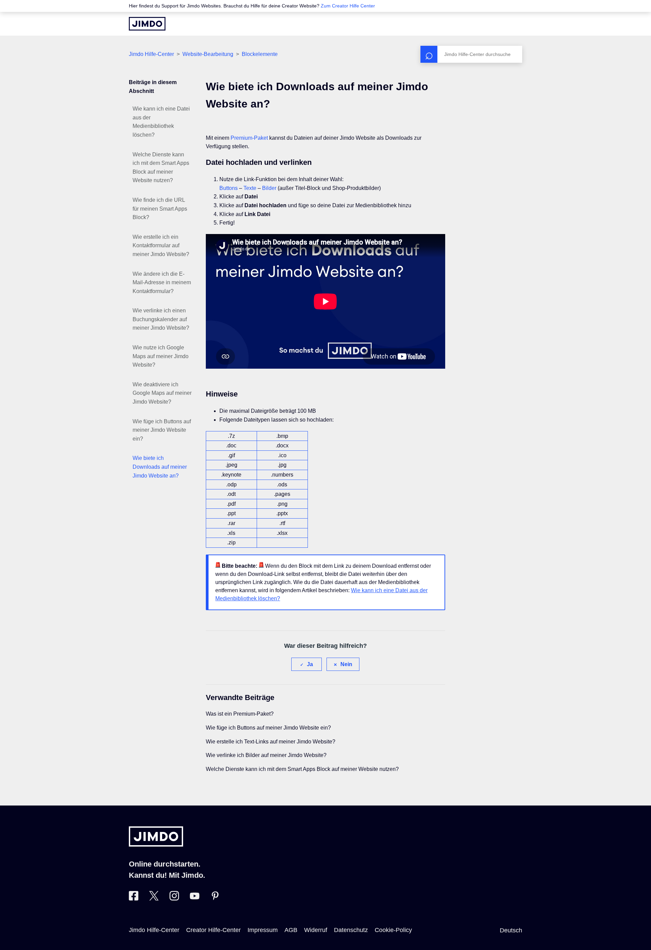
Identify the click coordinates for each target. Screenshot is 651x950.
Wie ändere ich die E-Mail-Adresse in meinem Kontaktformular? (162, 282)
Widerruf (315, 930)
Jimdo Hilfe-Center (151, 54)
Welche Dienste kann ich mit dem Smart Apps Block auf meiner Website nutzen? (161, 167)
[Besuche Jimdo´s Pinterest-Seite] (215, 898)
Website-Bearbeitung (207, 54)
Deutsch (511, 930)
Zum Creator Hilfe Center (348, 5)
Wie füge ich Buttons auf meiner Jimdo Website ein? (162, 430)
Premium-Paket (249, 138)
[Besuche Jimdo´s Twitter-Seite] (154, 898)
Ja (310, 664)
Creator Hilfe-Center (213, 930)
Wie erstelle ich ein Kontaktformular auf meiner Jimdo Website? (161, 245)
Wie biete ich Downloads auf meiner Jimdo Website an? (160, 466)
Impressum (263, 930)
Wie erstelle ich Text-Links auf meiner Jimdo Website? (270, 741)
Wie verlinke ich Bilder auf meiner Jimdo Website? (266, 755)
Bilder (269, 188)
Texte (249, 188)
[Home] (147, 24)
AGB (290, 930)
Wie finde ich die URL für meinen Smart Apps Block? (160, 208)
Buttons (228, 188)
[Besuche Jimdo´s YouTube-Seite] (194, 898)
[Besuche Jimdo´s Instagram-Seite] (174, 898)
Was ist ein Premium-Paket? (240, 714)
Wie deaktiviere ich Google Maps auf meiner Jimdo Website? (162, 393)
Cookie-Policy (393, 930)
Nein (346, 664)
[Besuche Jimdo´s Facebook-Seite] (133, 898)
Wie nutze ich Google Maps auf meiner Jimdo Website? (161, 356)
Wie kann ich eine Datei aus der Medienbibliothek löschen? (161, 122)
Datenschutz (351, 930)
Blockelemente (260, 54)
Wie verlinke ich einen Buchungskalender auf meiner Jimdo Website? (161, 319)
